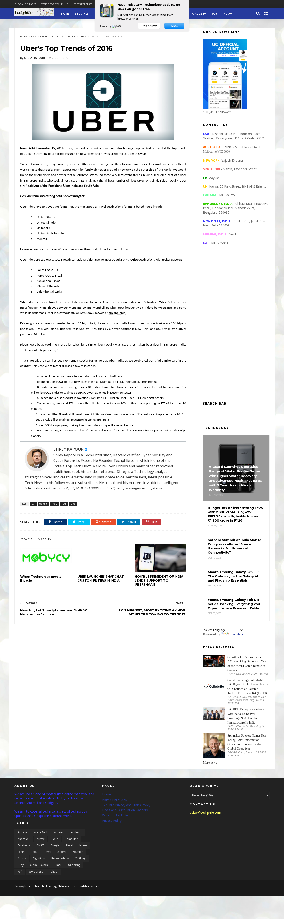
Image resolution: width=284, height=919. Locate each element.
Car (33, 36)
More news (210, 762)
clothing (80, 858)
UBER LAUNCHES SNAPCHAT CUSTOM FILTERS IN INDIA (100, 578)
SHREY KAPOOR (68, 449)
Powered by (106, 26)
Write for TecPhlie (115, 815)
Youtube (78, 852)
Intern (83, 845)
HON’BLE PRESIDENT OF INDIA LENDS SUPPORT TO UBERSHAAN (159, 580)
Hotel (69, 845)
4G (213, 13)
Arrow (40, 839)
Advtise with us (89, 886)
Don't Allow (149, 26)
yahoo (53, 871)
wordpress (36, 871)
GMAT (40, 845)
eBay (21, 865)
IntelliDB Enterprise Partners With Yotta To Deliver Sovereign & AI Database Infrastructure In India (245, 716)
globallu (46, 36)
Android (76, 832)
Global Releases (25, 4)
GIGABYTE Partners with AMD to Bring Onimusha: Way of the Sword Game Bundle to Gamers (247, 664)
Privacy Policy (112, 820)
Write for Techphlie (54, 4)
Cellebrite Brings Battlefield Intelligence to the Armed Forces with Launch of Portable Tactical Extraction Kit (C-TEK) (247, 687)
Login (21, 852)
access (22, 858)
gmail (58, 865)
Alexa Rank (41, 832)
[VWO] (116, 26)
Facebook (24, 845)
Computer (71, 839)
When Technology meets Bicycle (40, 578)
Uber (82, 36)
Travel (47, 852)
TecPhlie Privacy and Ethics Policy (126, 805)
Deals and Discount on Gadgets (125, 810)
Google (55, 845)
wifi (20, 871)
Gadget (198, 13)
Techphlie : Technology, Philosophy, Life (52, 886)
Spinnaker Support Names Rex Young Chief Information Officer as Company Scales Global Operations (246, 742)
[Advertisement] (236, 326)
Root (34, 852)
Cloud (54, 839)
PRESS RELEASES (114, 799)
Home (65, 13)
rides (71, 36)
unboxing (74, 865)
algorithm (39, 858)
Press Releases (82, 4)
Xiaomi (61, 852)
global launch (39, 865)
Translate (236, 634)
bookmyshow (60, 858)
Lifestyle (82, 13)
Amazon (59, 832)
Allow (174, 26)
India (226, 13)
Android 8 (24, 839)
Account (23, 832)
